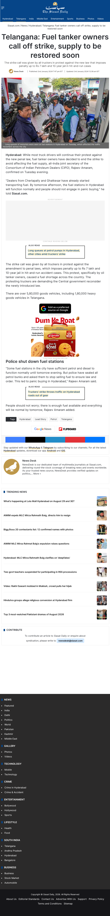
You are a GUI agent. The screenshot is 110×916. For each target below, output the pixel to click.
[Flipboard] (67, 429)
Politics (8, 719)
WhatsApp (34, 447)
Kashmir (8, 734)
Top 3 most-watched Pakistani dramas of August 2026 (34, 614)
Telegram (48, 447)
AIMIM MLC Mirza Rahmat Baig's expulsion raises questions (36, 543)
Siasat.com (13, 25)
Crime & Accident (13, 792)
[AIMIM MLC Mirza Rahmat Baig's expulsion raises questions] (102, 544)
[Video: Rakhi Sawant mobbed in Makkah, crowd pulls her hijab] (102, 586)
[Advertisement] (55, 220)
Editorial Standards (29, 899)
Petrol (54, 419)
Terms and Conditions (50, 903)
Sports (70, 18)
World (7, 724)
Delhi (7, 715)
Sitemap (68, 903)
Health (7, 828)
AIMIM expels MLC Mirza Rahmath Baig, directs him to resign (37, 515)
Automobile (10, 882)
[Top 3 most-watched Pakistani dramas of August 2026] (102, 614)
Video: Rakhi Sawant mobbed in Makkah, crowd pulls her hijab (38, 586)
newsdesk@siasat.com (70, 640)
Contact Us (48, 899)
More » (37, 473)
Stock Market (11, 878)
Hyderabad (7, 18)
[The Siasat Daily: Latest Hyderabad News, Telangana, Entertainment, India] (55, 7)
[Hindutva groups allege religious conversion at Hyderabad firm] (102, 600)
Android (51, 450)
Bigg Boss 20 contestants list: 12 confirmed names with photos (38, 529)
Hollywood (10, 810)
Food (7, 832)
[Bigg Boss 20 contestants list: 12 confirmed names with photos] (102, 530)
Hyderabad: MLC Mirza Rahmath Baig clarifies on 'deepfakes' (37, 557)
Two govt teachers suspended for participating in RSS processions (40, 571)
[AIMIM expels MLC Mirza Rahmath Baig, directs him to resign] (102, 515)
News (24, 25)
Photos (91, 18)
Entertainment (57, 18)
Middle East (42, 18)
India (31, 18)
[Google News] (42, 429)
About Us (11, 899)
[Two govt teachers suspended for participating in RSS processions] (102, 572)
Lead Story (40, 419)
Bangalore (9, 860)
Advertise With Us (66, 899)
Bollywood (10, 805)
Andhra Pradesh (13, 850)
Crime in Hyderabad (15, 787)
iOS (63, 450)
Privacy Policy (96, 899)
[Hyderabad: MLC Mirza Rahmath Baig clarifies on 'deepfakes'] (102, 558)
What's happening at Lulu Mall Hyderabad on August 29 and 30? (39, 501)
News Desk (18, 71)
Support (82, 899)
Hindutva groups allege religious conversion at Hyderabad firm (38, 600)
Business (80, 18)
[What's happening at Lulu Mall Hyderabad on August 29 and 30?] (102, 501)
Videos (100, 18)
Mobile (8, 769)
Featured (9, 705)
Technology (10, 774)
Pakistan (9, 729)
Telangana (21, 18)
